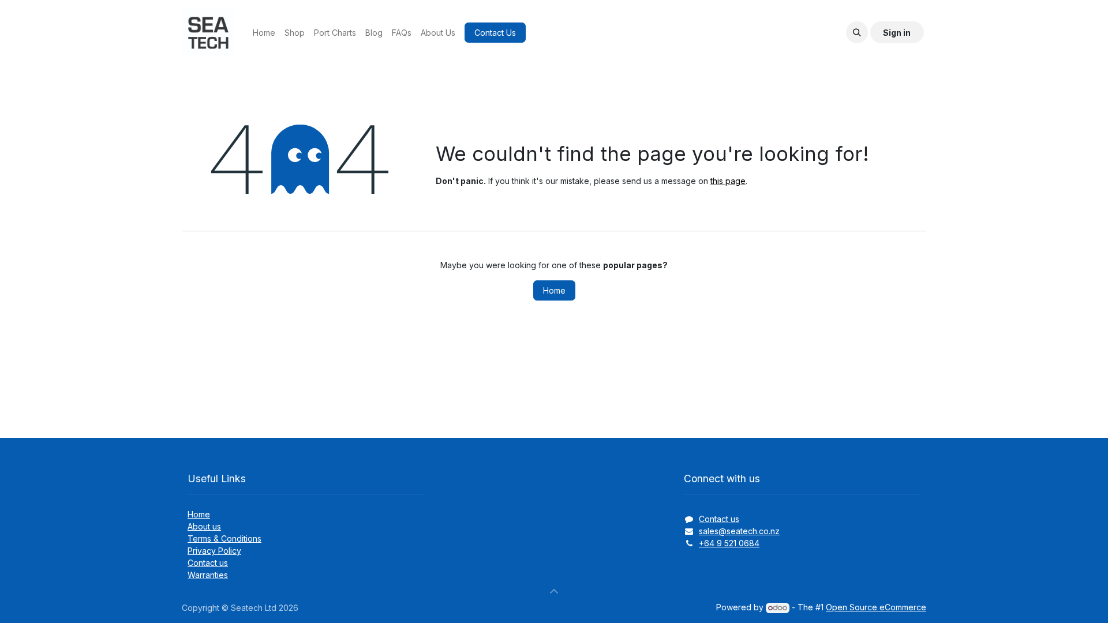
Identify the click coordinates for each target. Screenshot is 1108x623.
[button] (857, 32)
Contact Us (495, 32)
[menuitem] (264, 32)
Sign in (897, 32)
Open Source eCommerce (876, 607)
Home (554, 290)
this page (728, 181)
